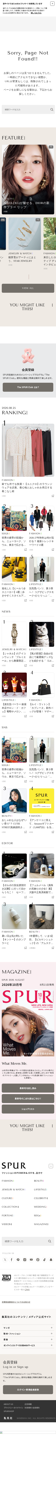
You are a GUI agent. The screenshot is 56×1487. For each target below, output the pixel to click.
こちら (27, 1289)
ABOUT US (8, 1404)
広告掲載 (28, 1404)
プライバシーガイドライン (13, 1407)
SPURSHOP (9, 1411)
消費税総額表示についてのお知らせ (16, 1302)
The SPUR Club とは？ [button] (28, 387)
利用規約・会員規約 (32, 1407)
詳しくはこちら (36, 13)
